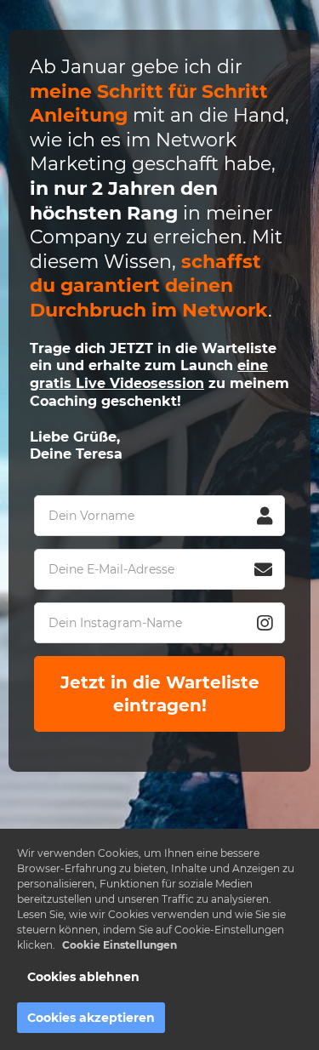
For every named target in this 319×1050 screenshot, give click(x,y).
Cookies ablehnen (83, 976)
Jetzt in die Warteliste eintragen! (162, 694)
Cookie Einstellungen (119, 945)
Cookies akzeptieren (91, 1017)
